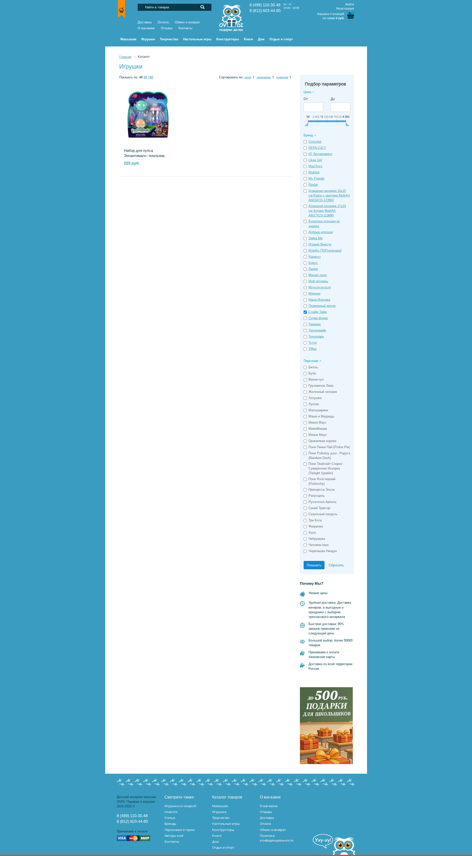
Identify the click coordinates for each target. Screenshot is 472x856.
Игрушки (219, 812)
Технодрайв (317, 330)
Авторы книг (174, 835)
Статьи (169, 817)
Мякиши (314, 293)
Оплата (163, 22)
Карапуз (315, 256)
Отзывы (166, 28)
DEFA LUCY (317, 148)
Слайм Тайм (318, 312)
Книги (216, 835)
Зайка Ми (316, 238)
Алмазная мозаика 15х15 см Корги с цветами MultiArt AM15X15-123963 (329, 195)
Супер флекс (318, 318)
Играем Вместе (320, 244)
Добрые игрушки (321, 232)
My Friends (316, 178)
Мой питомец (318, 281)
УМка (312, 349)
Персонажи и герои (179, 829)
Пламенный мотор (322, 306)
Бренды (170, 823)
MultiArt (314, 172)
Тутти (313, 342)
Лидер (313, 269)
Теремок (315, 324)
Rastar (313, 184)
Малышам (220, 806)
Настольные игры (226, 823)
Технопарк (316, 336)
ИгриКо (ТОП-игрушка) (325, 250)
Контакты (185, 28)
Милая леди (318, 275)
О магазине (146, 28)
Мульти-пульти (320, 287)
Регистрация (345, 8)
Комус (313, 263)
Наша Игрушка (319, 299)
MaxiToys (315, 166)
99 (145, 77)
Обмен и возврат (187, 22)
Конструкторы (223, 829)
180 (150, 77)
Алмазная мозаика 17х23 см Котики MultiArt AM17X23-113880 (327, 210)
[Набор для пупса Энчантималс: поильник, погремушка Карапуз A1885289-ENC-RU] (148, 114)
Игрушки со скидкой (180, 806)
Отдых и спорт (223, 847)
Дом (215, 841)
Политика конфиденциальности (276, 837)
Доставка (144, 22)
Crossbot (315, 141)
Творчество (221, 817)
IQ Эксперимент (320, 154)
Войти (349, 4)
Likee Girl (315, 160)
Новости (170, 812)
